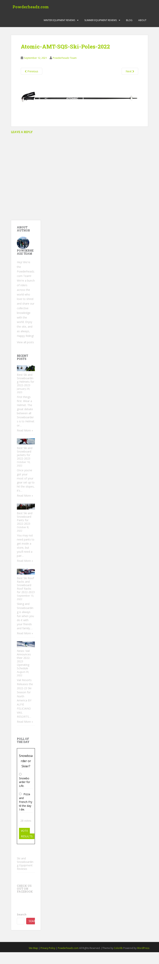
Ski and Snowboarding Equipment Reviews (25, 863)
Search (21, 914)
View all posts (25, 342)
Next (129, 71)
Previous (32, 71)
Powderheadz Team (65, 58)
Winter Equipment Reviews (59, 20)
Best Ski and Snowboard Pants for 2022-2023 (24, 518)
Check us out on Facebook (25, 889)
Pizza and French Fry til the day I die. (25, 801)
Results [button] (27, 836)
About (142, 20)
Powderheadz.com (31, 6)
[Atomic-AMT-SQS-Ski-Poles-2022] (79, 98)
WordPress (143, 948)
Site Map (33, 948)
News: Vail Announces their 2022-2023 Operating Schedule (24, 659)
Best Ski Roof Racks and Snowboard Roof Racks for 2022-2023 (26, 585)
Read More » (25, 430)
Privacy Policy (48, 948)
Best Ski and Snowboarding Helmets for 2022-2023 (25, 380)
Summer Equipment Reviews (100, 20)
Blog (129, 20)
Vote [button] (24, 831)
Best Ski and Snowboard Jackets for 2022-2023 (24, 453)
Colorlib (118, 948)
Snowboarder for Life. (24, 782)
